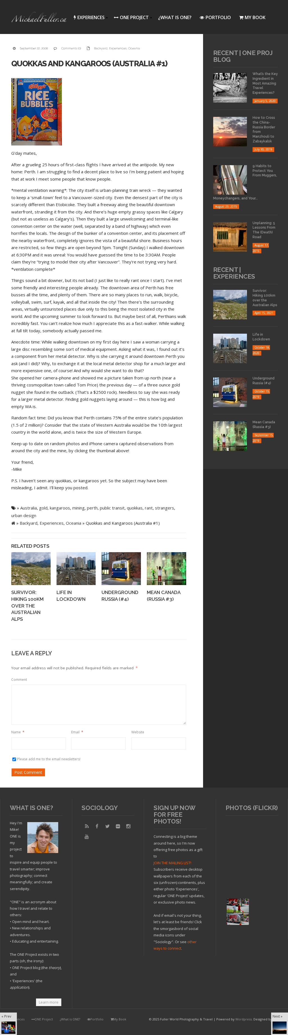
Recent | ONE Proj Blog (243, 56)
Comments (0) (71, 48)
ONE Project (130, 18)
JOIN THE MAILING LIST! (172, 862)
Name (17, 732)
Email (77, 732)
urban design (23, 515)
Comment (19, 679)
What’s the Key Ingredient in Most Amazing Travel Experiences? (265, 83)
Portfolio (218, 17)
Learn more (48, 1002)
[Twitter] (107, 826)
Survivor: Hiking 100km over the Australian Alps (27, 606)
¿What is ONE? (175, 17)
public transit (112, 508)
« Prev (6, 1016)
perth (92, 508)
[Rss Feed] (87, 826)
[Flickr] (118, 826)
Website (137, 732)
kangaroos (60, 508)
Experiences (87, 18)
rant (149, 508)
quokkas (135, 508)
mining (78, 508)
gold (43, 508)
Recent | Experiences (234, 273)
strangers (164, 508)
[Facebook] (97, 826)
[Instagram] (128, 826)
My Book (255, 17)
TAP (230, 920)
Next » (277, 1016)
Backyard (100, 48)
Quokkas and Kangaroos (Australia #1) (89, 63)
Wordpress (243, 1019)
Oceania (134, 48)
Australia (28, 508)
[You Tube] (87, 837)
